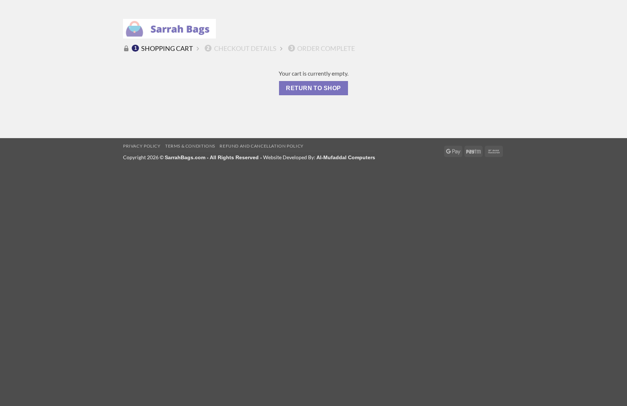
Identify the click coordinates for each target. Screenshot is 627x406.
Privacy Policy (142, 146)
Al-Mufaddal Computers (345, 157)
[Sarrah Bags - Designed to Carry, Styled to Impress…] (169, 29)
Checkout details (241, 48)
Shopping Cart (163, 48)
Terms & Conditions (190, 146)
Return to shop (313, 88)
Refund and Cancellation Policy (261, 146)
